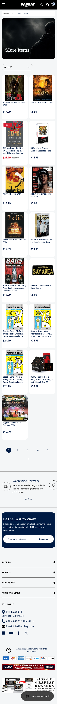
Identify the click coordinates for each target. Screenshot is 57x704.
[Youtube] (11, 633)
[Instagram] (3, 633)
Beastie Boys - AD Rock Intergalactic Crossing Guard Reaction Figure (13, 333)
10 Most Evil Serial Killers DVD (14, 103)
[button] (26, 499)
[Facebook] (19, 633)
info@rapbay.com (23, 626)
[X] (26, 633)
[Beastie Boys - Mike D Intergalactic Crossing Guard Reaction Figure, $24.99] (15, 363)
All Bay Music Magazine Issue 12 (41, 195)
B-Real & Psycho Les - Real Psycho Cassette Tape (42, 241)
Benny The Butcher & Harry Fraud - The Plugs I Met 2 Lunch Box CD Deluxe (42, 379)
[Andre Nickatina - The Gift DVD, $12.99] (15, 225)
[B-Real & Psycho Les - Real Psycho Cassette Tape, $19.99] (42, 225)
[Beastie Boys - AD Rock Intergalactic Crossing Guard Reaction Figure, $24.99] (15, 317)
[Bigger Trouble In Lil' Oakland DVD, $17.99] (15, 408)
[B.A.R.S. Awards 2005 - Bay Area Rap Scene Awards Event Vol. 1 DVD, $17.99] (15, 271)
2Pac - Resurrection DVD (42, 102)
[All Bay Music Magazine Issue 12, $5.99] (42, 180)
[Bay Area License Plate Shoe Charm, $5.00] (42, 271)
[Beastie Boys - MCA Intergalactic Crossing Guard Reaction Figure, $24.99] (42, 317)
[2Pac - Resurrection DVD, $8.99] (42, 88)
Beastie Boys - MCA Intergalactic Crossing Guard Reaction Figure (41, 333)
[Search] (42, 5)
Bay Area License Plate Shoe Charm (41, 286)
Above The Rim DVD (12, 194)
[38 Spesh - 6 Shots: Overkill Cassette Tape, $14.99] (42, 134)
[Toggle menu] (3, 5)
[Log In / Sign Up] (47, 5)
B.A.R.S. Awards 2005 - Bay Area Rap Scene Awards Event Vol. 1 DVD (14, 287)
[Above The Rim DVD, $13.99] (15, 180)
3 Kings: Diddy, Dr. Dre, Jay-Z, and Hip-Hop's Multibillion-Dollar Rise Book (13, 150)
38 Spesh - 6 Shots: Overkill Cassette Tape (41, 149)
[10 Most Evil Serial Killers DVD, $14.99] (15, 88)
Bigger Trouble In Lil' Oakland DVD (12, 424)
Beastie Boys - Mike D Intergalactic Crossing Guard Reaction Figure (13, 379)
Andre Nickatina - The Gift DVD (14, 241)
